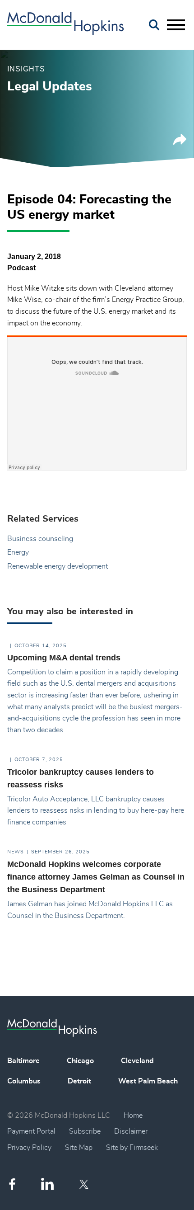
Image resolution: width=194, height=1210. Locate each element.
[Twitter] (85, 1184)
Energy (18, 552)
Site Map (78, 1147)
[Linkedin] (47, 1184)
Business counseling (40, 538)
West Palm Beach (148, 1081)
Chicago (80, 1060)
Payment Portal (31, 1131)
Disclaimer (131, 1131)
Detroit (79, 1081)
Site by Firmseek (132, 1147)
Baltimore (23, 1060)
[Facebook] (12, 1184)
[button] (180, 142)
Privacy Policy (29, 1147)
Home (133, 1115)
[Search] (154, 25)
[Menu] (176, 25)
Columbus (24, 1081)
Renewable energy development (57, 566)
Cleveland (137, 1060)
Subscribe (85, 1131)
